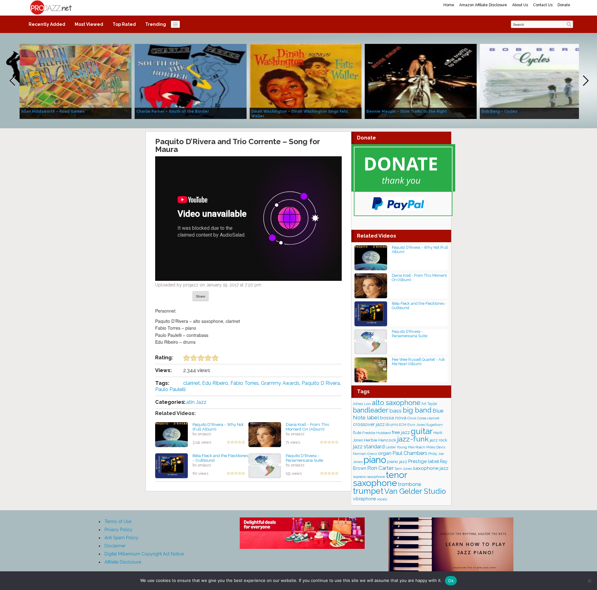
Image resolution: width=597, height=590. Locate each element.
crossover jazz (369, 424)
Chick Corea (416, 418)
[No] (589, 581)
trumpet (368, 491)
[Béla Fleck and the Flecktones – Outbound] (171, 465)
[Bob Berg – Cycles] (536, 80)
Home (448, 5)
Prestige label (423, 461)
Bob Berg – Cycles (499, 111)
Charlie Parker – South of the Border (172, 111)
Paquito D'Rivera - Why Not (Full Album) (217, 427)
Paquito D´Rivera (321, 383)
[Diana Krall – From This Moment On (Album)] (264, 434)
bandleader (370, 410)
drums (392, 424)
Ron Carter (380, 468)
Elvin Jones (416, 425)
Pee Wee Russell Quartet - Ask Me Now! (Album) (418, 361)
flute (357, 432)
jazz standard (369, 446)
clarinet (191, 383)
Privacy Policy (118, 529)
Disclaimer (115, 545)
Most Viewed (89, 24)
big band (417, 410)
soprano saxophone (369, 476)
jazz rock (438, 439)
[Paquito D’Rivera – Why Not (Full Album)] (171, 434)
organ (384, 453)
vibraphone (364, 498)
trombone (409, 484)
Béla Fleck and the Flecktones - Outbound (220, 458)
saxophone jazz (430, 468)
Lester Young (396, 447)
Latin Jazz (194, 402)
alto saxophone (396, 403)
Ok (451, 580)
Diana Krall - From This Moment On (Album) (307, 427)
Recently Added (47, 24)
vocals (382, 499)
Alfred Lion (362, 404)
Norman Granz (365, 453)
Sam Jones (403, 468)
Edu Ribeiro (215, 383)
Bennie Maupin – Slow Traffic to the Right (406, 111)
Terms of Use (117, 521)
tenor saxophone (380, 479)
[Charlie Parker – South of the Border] (191, 80)
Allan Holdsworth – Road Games (53, 111)
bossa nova (393, 418)
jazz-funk (413, 439)
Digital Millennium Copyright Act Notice (144, 553)
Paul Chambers (409, 453)
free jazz (401, 432)
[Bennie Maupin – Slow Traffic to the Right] (421, 80)
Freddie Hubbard (376, 433)
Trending (155, 24)
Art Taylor (429, 404)
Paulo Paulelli (170, 389)
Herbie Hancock (380, 439)
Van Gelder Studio (415, 491)
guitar (422, 431)
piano (374, 459)
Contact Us (543, 5)
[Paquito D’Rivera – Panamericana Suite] (264, 465)
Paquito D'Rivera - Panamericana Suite (304, 458)
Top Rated (124, 24)
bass (395, 410)
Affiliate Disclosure (122, 561)
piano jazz (397, 461)
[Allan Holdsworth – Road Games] (76, 80)
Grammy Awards (280, 383)
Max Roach (416, 447)
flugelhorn (434, 425)
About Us (520, 5)
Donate (564, 5)
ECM (402, 425)
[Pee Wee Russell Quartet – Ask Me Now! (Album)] (370, 369)
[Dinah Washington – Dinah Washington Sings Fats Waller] (306, 80)
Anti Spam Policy (121, 537)
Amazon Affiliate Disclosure (483, 5)
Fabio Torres (244, 383)
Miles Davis (435, 447)
